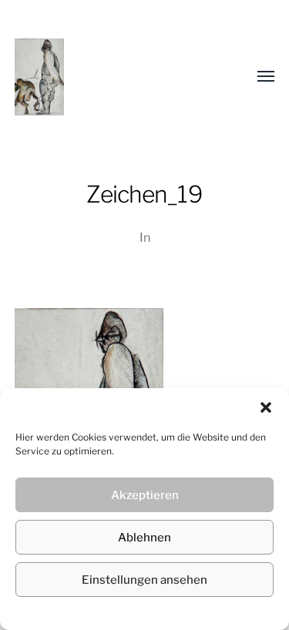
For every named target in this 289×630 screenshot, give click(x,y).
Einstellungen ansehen (144, 580)
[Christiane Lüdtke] (114, 77)
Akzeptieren (145, 495)
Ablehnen (144, 538)
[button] (266, 407)
